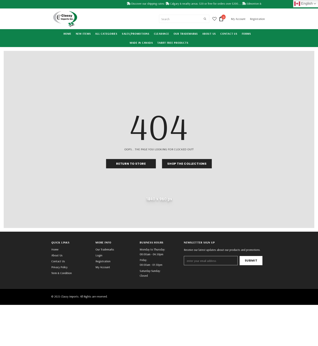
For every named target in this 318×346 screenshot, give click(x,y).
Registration (257, 19)
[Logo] (65, 18)
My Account (238, 19)
